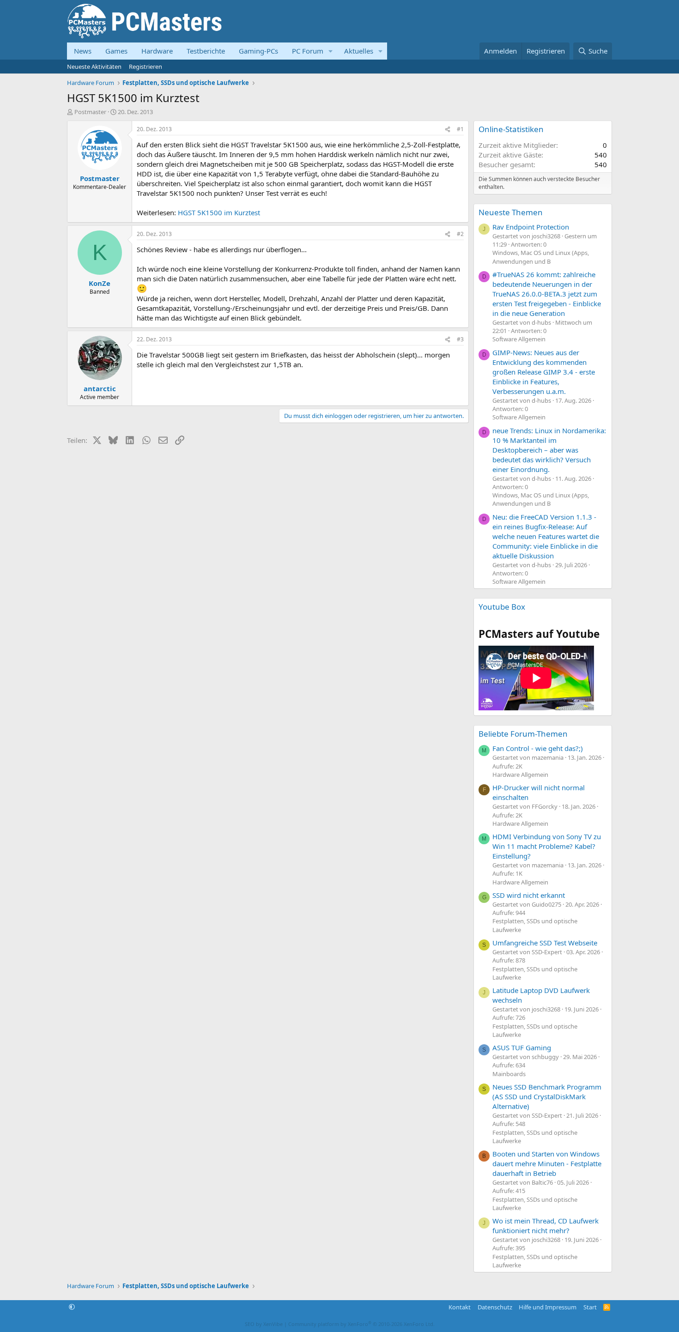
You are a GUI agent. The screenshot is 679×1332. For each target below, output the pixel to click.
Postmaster (90, 112)
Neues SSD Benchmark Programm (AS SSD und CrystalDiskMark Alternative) (546, 1096)
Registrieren (145, 66)
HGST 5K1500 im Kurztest (219, 212)
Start (590, 1307)
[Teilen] (448, 129)
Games (116, 50)
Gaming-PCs (258, 50)
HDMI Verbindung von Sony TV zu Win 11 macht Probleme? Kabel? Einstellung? (546, 846)
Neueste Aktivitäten (94, 66)
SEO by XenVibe (264, 1323)
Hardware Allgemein (520, 774)
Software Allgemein (519, 339)
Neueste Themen (511, 212)
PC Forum (307, 50)
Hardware (157, 50)
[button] (330, 51)
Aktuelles (358, 50)
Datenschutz (495, 1307)
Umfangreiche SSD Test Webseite (544, 942)
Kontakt (460, 1307)
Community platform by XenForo (361, 1323)
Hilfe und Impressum (547, 1307)
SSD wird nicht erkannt (528, 895)
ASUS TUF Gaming (521, 1047)
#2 (460, 234)
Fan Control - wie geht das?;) (537, 748)
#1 (460, 129)
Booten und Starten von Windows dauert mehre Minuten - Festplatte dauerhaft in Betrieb (546, 1163)
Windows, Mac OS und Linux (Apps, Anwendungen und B (540, 256)
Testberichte (206, 50)
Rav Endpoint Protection (530, 226)
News (82, 50)
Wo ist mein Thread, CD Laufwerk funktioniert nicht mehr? (545, 1225)
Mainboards (509, 1074)
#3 (460, 339)
